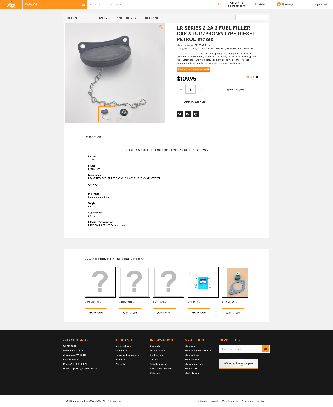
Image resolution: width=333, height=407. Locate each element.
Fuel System (245, 48)
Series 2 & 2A (205, 48)
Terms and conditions (127, 354)
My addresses (192, 359)
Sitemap (154, 359)
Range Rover (125, 18)
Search (215, 400)
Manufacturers (123, 345)
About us (120, 359)
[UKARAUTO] (11, 4)
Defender (75, 18)
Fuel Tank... (160, 301)
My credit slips (193, 354)
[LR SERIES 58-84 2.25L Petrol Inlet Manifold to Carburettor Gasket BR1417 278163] (237, 282)
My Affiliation (192, 372)
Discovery (98, 18)
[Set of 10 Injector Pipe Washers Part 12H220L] (203, 282)
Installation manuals (161, 368)
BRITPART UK (202, 45)
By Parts (232, 48)
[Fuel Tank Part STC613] (168, 282)
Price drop (247, 400)
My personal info (194, 363)
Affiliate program (159, 363)
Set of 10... (194, 301)
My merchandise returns (198, 350)
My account (195, 340)
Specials (155, 345)
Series (192, 48)
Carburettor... (93, 301)
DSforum (155, 372)
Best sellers (156, 354)
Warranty (120, 363)
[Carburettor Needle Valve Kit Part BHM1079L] (134, 282)
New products (157, 350)
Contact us (121, 350)
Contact (261, 400)
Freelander (153, 18)
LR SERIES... (229, 301)
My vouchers (192, 368)
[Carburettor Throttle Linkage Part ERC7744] (100, 282)
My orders (190, 345)
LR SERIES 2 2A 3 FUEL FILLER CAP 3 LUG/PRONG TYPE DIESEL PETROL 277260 (166, 150)
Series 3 (220, 48)
